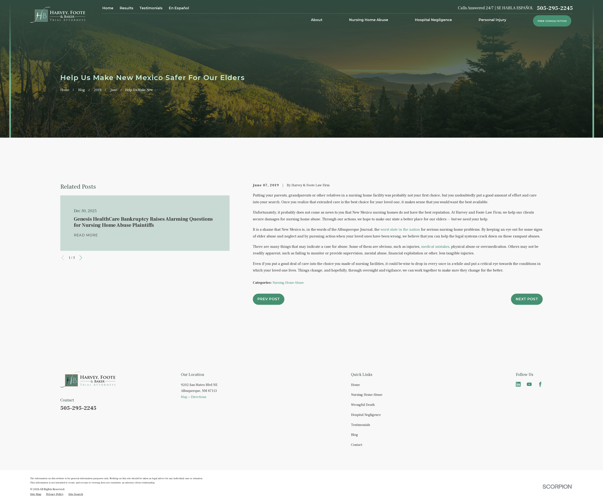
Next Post (527, 299)
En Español (179, 8)
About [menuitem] (316, 20)
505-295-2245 (555, 8)
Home (107, 8)
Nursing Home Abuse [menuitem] (368, 20)
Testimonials (151, 8)
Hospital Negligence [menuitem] (433, 20)
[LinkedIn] (518, 384)
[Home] (57, 14)
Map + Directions (193, 397)
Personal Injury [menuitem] (492, 20)
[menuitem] (35, 494)
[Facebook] (540, 384)
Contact (356, 445)
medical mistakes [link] (435, 246)
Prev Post (268, 299)
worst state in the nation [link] (400, 229)
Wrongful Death (363, 405)
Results (126, 8)
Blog (354, 435)
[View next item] (80, 257)
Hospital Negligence (366, 415)
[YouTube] (529, 384)
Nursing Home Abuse (288, 282)
